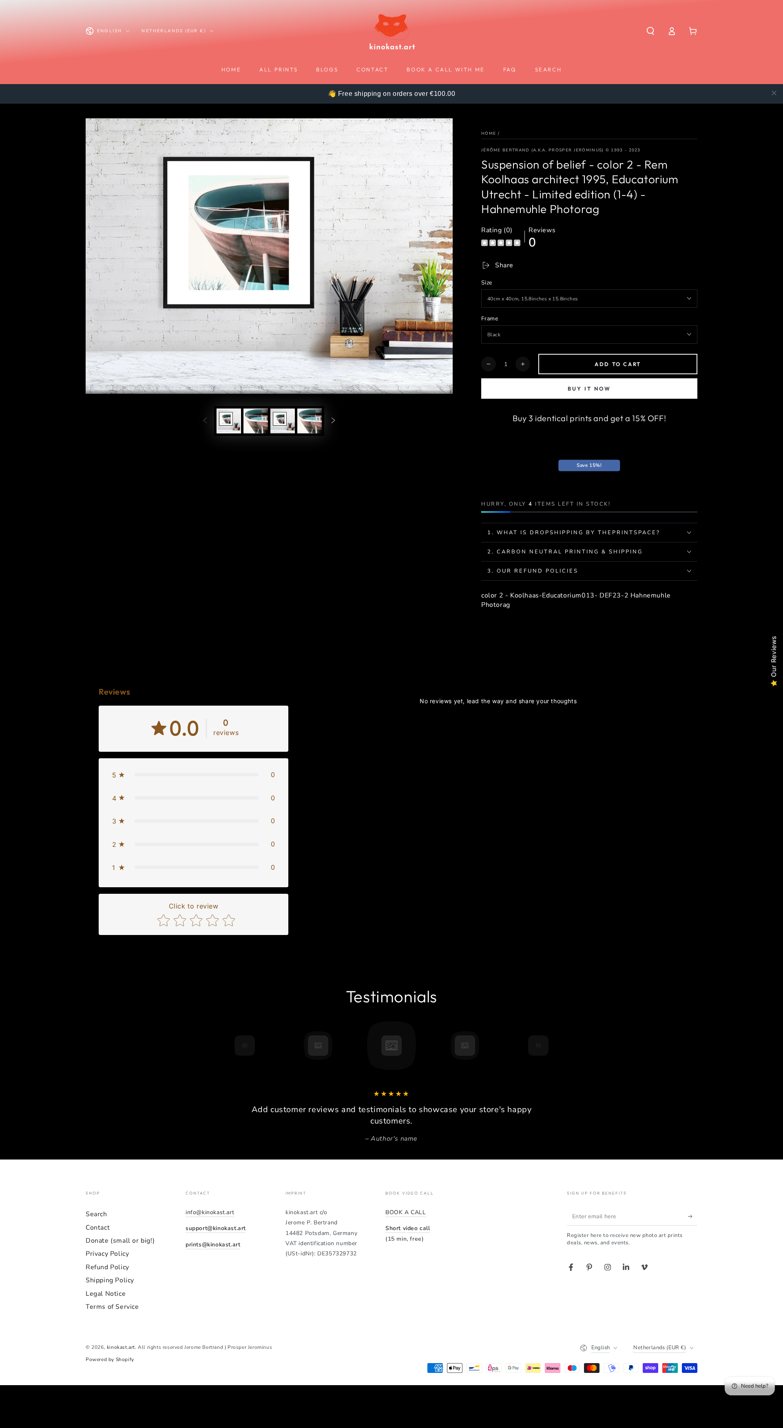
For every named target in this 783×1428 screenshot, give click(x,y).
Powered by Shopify (110, 1359)
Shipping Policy (110, 1280)
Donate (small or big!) (120, 1240)
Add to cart (618, 364)
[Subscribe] (692, 1216)
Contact (98, 1227)
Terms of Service (112, 1306)
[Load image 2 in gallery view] (255, 421)
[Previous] (226, 1045)
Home (488, 133)
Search (96, 1214)
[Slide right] (333, 421)
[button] (650, 31)
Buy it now (589, 388)
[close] (774, 93)
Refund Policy (107, 1267)
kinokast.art (121, 1347)
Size (486, 282)
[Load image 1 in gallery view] (229, 421)
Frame (489, 318)
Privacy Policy (107, 1253)
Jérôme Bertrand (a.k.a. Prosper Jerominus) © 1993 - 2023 (561, 150)
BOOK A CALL (405, 1212)
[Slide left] (205, 421)
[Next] (557, 1045)
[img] (500, 244)
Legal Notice (106, 1293)
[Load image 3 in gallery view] (282, 421)
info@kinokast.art (210, 1212)
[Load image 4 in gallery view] (309, 421)
